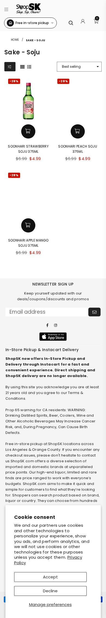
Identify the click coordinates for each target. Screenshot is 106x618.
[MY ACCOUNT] (83, 23)
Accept (50, 577)
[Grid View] (22, 66)
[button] (6, 8)
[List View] (29, 66)
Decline (50, 591)
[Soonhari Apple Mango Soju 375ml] (28, 193)
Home (15, 40)
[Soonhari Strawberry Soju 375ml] (28, 99)
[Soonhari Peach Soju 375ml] (77, 99)
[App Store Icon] (53, 336)
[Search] (71, 23)
